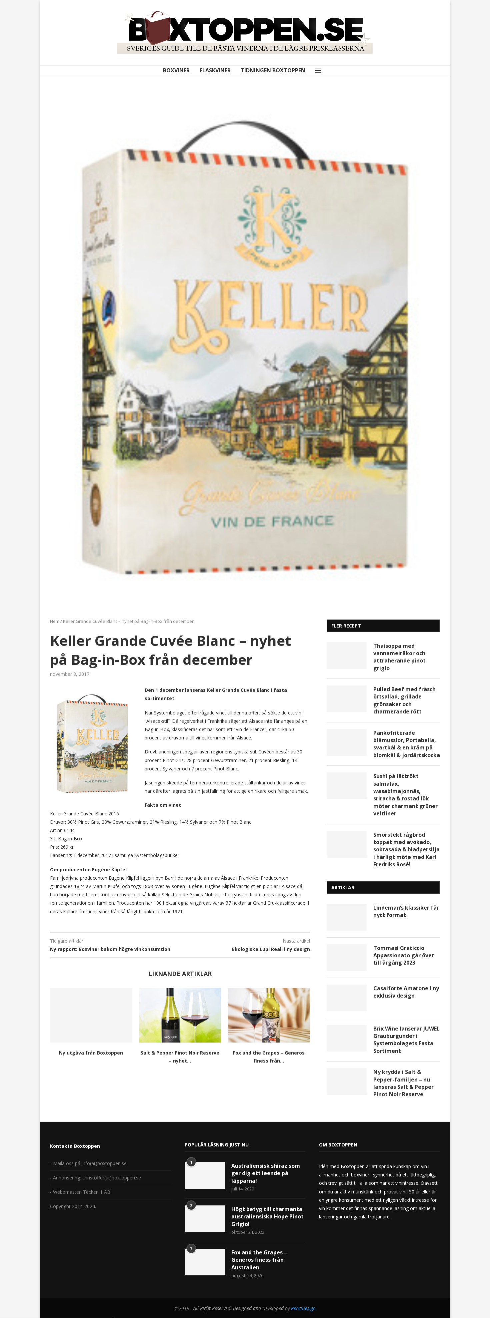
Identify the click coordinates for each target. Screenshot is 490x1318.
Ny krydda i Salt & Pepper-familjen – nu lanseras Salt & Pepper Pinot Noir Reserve (403, 1083)
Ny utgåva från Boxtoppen (91, 1053)
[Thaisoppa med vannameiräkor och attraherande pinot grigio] (347, 655)
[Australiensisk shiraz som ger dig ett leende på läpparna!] (205, 1175)
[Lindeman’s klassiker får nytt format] (347, 917)
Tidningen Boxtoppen (273, 70)
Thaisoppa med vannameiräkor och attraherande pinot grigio (399, 657)
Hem (54, 621)
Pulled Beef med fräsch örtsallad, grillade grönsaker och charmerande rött (404, 700)
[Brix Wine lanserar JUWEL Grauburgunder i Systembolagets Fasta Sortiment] (347, 1038)
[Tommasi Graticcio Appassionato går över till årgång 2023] (347, 957)
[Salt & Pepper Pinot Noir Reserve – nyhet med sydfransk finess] (180, 1015)
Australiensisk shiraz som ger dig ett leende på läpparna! (265, 1173)
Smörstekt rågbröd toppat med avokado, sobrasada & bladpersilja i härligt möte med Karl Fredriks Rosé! (406, 849)
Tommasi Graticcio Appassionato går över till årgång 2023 (403, 955)
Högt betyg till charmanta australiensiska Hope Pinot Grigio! (267, 1216)
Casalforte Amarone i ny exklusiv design (406, 992)
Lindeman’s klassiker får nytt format (406, 911)
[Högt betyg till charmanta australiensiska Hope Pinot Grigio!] (205, 1218)
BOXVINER (176, 70)
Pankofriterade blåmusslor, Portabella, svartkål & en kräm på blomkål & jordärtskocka (406, 744)
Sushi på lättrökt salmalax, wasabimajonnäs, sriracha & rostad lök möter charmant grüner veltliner (405, 794)
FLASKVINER (215, 70)
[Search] (328, 71)
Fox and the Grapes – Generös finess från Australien (259, 1260)
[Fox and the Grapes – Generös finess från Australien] (269, 1015)
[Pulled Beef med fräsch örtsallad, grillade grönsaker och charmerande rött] (347, 698)
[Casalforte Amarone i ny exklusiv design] (347, 998)
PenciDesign (303, 1308)
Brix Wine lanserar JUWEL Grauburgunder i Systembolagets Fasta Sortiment (406, 1040)
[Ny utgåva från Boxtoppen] (91, 1015)
